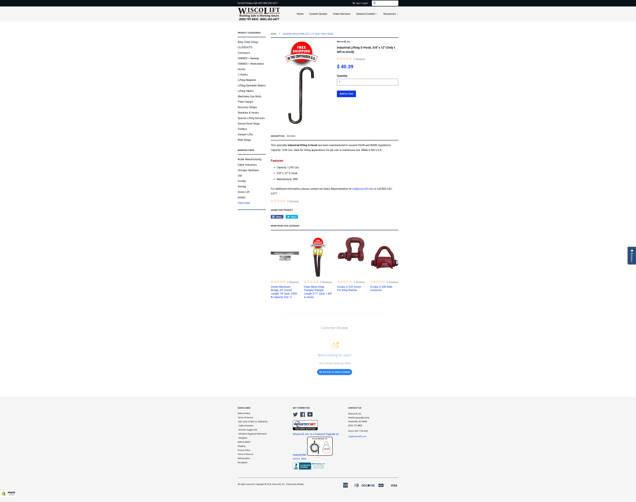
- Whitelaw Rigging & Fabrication (252, 434)
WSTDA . (297, 459)
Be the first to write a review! (334, 371)
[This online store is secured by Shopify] (8, 496)
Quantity (342, 75)
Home (300, 13)
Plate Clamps (245, 101)
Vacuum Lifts (245, 134)
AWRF (304, 459)
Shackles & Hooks (248, 112)
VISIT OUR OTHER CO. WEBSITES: (253, 422)
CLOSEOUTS (245, 47)
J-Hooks (243, 74)
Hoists (241, 69)
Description (277, 136)
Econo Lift (243, 192)
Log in (365, 3)
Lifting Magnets (247, 80)
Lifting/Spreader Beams (252, 85)
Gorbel (241, 197)
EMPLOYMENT (244, 442)
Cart (357, 3)
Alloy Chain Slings (248, 42)
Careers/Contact (366, 13)
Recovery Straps (247, 107)
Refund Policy (244, 413)
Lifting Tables (246, 91)
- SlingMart (242, 438)
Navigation (242, 462)
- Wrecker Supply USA (247, 430)
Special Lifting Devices (251, 118)
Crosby (242, 181)
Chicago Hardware (248, 170)
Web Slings (244, 139)
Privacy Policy (244, 450)
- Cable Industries (246, 426)
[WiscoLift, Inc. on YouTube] (310, 416)
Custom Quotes (318, 13)
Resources (390, 13)
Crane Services (341, 13)
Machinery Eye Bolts (249, 96)
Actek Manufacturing (249, 159)
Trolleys (242, 129)
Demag (242, 186)
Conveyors (244, 52)
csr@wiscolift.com (362, 188)
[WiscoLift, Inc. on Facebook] (302, 416)
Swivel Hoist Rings (249, 123)
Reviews (291, 136)
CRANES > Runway (248, 58)
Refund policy (244, 458)
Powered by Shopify (295, 484)
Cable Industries (247, 164)
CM (240, 175)
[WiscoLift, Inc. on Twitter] (295, 416)
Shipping (241, 446)
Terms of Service (245, 417)
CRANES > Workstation (251, 63)
